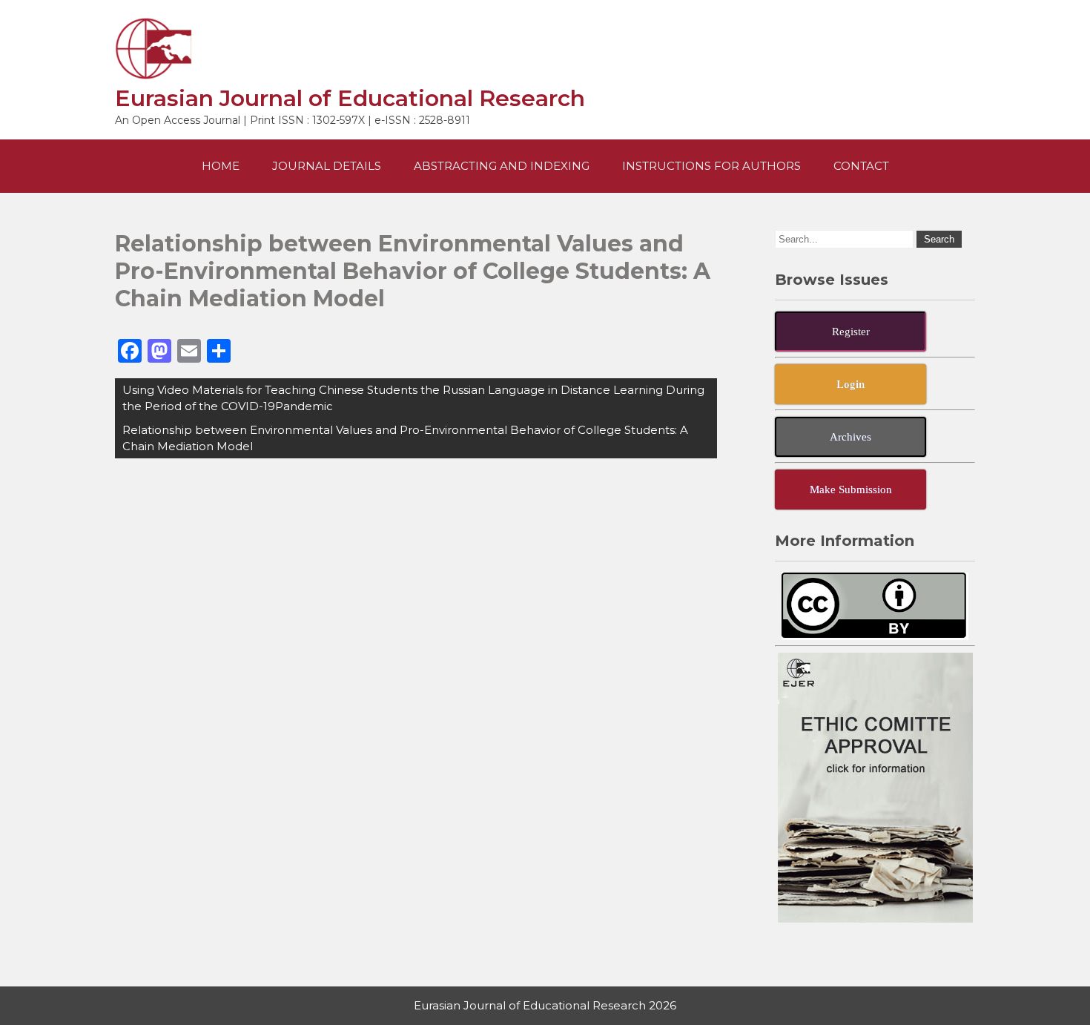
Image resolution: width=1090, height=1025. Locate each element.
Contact (861, 166)
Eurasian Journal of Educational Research (350, 98)
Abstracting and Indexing (501, 166)
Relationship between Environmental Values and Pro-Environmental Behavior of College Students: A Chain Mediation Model (405, 438)
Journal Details (326, 166)
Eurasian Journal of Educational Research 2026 (545, 1005)
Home (221, 166)
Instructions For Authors (711, 166)
